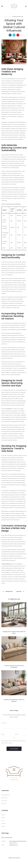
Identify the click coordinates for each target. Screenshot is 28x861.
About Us (3, 814)
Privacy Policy (4, 800)
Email (16, 734)
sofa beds (9, 408)
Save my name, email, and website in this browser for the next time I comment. (13, 741)
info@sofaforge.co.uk (13, 844)
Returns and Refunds (5, 794)
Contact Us (3, 823)
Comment (4, 722)
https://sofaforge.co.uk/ (8, 563)
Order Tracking (4, 797)
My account (3, 803)
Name (3, 734)
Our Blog (3, 826)
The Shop (3, 817)
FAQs (2, 820)
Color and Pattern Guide (17, 16)
